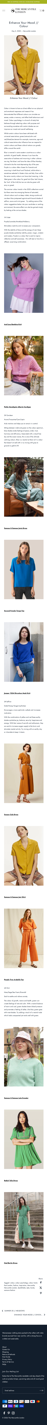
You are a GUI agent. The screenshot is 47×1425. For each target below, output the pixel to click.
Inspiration (22, 1285)
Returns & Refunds (8, 1354)
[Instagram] (13, 1413)
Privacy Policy (7, 1359)
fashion (15, 1285)
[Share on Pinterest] (41, 1293)
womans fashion (9, 1290)
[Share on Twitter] (41, 1287)
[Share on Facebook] (41, 1282)
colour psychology (21, 1283)
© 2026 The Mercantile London (13, 1417)
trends (32, 1288)
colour (12, 1283)
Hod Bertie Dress (10, 1263)
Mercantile (31, 1285)
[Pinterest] (8, 1413)
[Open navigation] (4, 11)
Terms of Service (8, 1362)
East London (8, 1285)
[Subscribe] (41, 1390)
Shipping (5, 1352)
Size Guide (6, 1357)
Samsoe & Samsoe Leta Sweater (16, 1098)
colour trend (33, 1283)
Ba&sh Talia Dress (11, 1180)
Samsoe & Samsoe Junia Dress (15, 528)
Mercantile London (10, 1288)
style (28, 1288)
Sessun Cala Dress (11, 814)
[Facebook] (4, 1413)
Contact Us (6, 1349)
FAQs (4, 1364)
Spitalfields (22, 1288)
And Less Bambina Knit (13, 324)
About (4, 1347)
